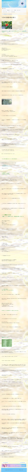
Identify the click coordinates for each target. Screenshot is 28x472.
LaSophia (4, 8)
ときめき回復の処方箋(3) (23, 462)
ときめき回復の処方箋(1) (5, 462)
